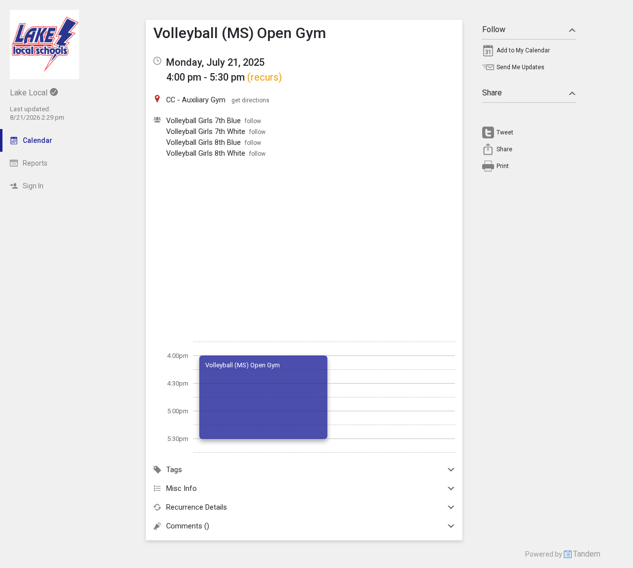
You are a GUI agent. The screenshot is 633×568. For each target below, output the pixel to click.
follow (253, 121)
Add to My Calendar (523, 50)
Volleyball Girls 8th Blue (203, 142)
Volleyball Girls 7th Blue (203, 120)
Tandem (586, 554)
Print (503, 166)
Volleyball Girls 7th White (205, 131)
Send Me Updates (520, 67)
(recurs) (264, 77)
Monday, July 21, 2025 (215, 62)
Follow (493, 29)
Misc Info (181, 488)
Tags (174, 469)
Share (492, 92)
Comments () (187, 526)
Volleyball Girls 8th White (205, 153)
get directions (250, 100)
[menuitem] (529, 52)
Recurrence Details (196, 507)
